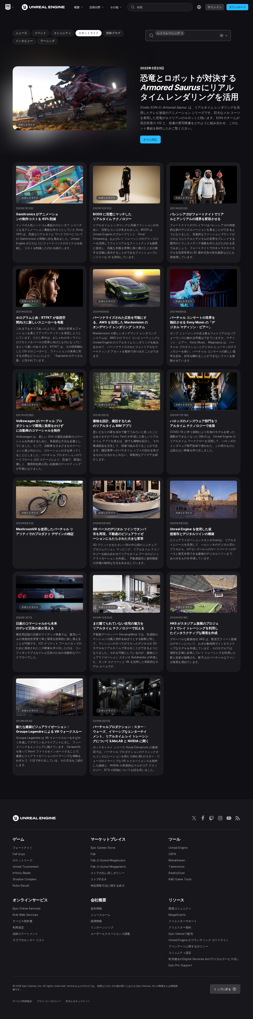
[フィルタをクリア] (222, 35)
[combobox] (186, 38)
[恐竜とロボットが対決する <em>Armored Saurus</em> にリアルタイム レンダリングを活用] (126, 104)
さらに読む (150, 139)
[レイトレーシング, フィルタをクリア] (182, 33)
